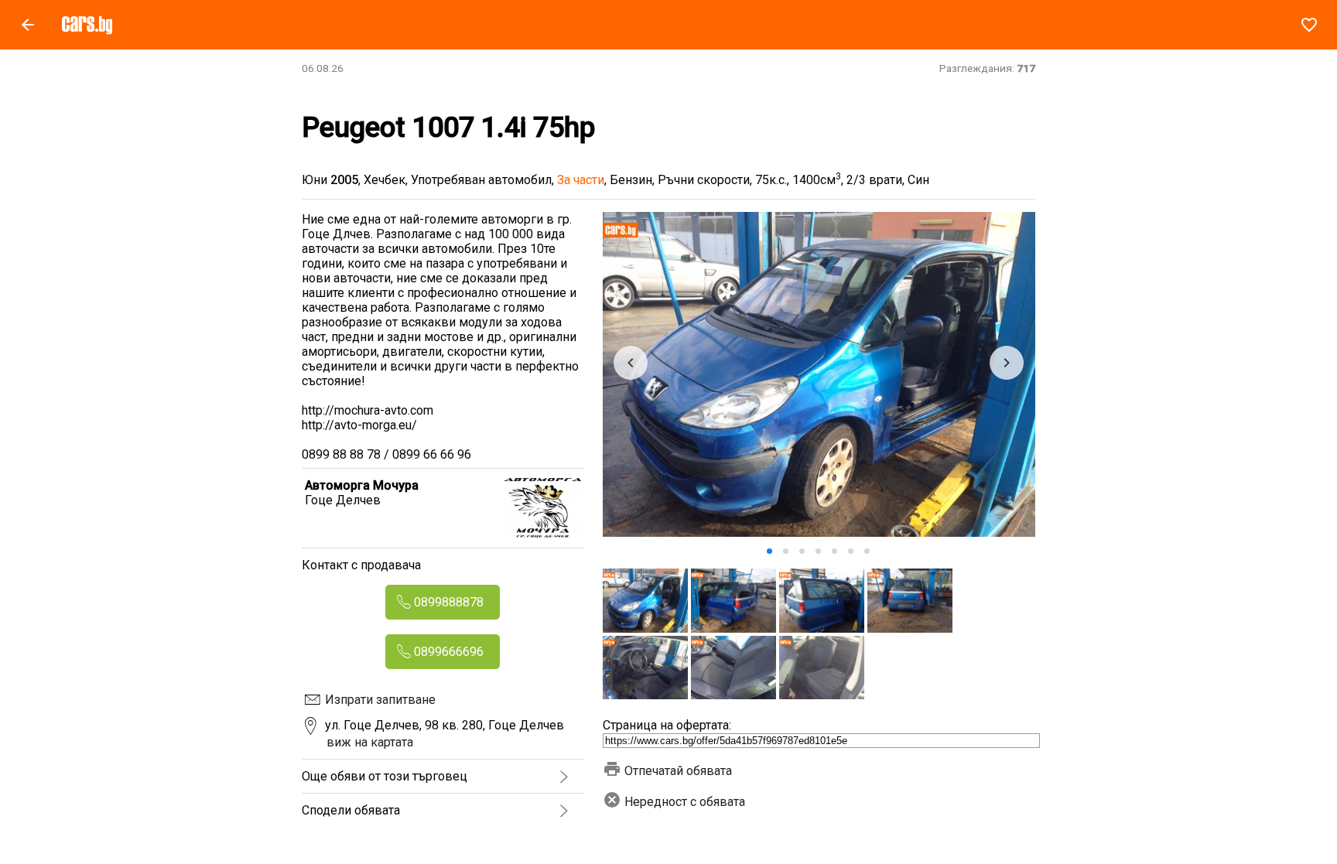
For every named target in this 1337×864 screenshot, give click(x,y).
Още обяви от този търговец (384, 776)
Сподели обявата (351, 810)
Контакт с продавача (361, 565)
